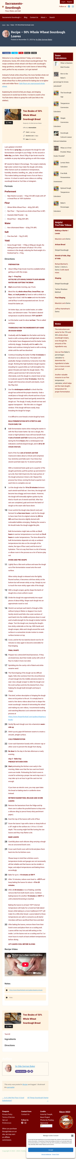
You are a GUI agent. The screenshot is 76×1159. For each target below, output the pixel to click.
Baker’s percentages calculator (62, 355)
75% (66, 332)
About (43, 17)
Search (52, 17)
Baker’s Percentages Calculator (61, 207)
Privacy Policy (55, 1154)
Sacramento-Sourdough (14, 5)
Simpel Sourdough (61, 250)
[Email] (31, 1071)
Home (3, 25)
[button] (72, 1136)
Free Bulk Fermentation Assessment (62, 177)
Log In (63, 2)
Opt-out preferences (46, 1154)
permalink (10, 1087)
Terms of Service (8, 1117)
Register (69, 2)
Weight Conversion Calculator (61, 122)
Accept (50, 1150)
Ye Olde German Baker (44, 40)
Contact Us (34, 17)
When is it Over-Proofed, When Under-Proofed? (63, 152)
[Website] (28, 1071)
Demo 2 (64, 267)
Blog (25, 17)
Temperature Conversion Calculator (62, 107)
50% (56, 335)
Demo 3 (58, 270)
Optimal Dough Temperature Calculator (62, 192)
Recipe (24, 1084)
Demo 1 (58, 267)
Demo (68, 239)
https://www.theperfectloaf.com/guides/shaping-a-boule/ (26, 990)
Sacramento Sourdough (11, 17)
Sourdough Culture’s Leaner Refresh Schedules (63, 137)
